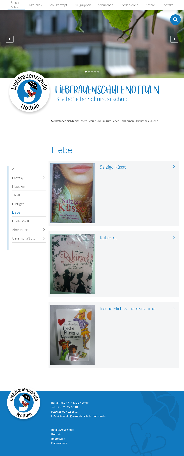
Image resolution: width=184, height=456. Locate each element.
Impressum (58, 438)
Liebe (16, 212)
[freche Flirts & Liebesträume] (174, 308)
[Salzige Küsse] (174, 166)
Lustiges (18, 204)
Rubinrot (108, 237)
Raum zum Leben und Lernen (116, 120)
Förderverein (129, 5)
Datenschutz (59, 443)
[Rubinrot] (174, 237)
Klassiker (18, 186)
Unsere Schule (16, 5)
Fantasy (17, 178)
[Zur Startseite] (30, 93)
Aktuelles (35, 5)
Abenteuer (20, 229)
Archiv (150, 5)
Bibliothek (142, 120)
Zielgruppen (82, 5)
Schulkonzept (58, 5)
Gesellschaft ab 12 (24, 238)
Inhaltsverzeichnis (62, 429)
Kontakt (167, 5)
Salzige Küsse (113, 167)
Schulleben (105, 5)
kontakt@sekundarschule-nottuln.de (82, 416)
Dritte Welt (20, 221)
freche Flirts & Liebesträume (127, 308)
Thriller (17, 195)
